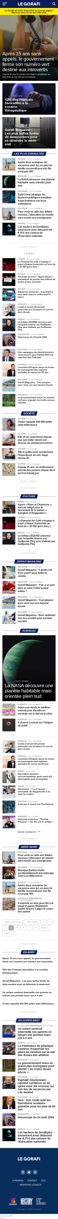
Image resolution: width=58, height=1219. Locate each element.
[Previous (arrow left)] (1, 1218)
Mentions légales (30, 1185)
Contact (32, 1180)
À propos (18, 1180)
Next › (44, 928)
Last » (8, 933)
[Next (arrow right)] (4, 1218)
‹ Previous (32, 922)
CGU (43, 1180)
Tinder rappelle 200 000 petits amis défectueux (28, 1003)
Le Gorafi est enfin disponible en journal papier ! (29, 12)
